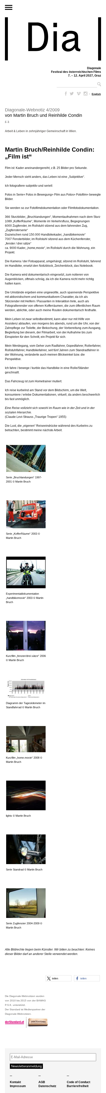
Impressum (18, 1086)
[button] (58, 978)
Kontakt (15, 1082)
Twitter (72, 94)
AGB (41, 1082)
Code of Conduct (78, 1082)
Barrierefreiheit (77, 1086)
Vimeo (79, 94)
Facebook (65, 94)
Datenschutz (47, 1086)
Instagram (86, 94)
